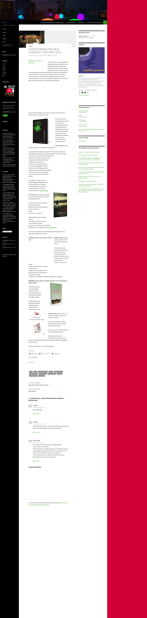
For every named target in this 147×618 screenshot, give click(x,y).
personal (4, 72)
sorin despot (33, 375)
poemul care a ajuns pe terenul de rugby (89, 152)
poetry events (84, 107)
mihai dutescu (58, 371)
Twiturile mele (82, 141)
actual (31, 46)
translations (81, 22)
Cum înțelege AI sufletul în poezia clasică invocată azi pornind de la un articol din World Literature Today (9, 197)
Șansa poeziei (34, 390)
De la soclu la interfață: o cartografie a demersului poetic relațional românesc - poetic (9, 204)
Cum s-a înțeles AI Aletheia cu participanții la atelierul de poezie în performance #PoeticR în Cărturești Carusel (9, 179)
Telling (80, 115)
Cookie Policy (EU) (7, 45)
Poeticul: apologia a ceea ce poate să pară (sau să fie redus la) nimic (9, 189)
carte (4, 35)
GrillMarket (5, 240)
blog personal (44, 190)
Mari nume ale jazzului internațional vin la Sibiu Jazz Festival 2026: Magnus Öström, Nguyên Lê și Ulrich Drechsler (9, 143)
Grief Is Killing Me (83, 111)
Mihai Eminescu (34, 373)
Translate (91, 37)
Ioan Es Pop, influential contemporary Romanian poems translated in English (91, 168)
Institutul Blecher (51, 227)
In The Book (82, 120)
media (4, 41)
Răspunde (37, 413)
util (3, 76)
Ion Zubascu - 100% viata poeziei (87, 181)
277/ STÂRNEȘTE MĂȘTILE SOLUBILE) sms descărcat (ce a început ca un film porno (90, 158)
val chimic (41, 375)
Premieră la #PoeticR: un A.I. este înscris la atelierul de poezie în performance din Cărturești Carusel (9, 219)
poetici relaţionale (71, 22)
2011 (35, 371)
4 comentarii (53, 55)
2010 (31, 371)
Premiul (60, 373)
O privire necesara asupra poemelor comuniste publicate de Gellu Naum (91, 185)
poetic (5, 22)
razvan (81, 76)
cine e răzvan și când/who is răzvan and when (52, 22)
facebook (5, 121)
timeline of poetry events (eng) (94, 22)
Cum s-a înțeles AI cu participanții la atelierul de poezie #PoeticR (8, 215)
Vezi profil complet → (84, 95)
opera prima (52, 373)
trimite (5, 115)
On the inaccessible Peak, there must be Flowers (91, 129)
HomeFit (4, 247)
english (4, 38)
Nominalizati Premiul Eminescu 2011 (38, 384)
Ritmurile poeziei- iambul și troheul (88, 155)
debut (51, 371)
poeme (4, 32)
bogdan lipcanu (43, 371)
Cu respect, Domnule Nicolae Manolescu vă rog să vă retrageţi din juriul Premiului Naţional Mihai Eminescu (91, 190)
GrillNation (5, 244)
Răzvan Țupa (44, 55)
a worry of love (83, 124)
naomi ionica (43, 373)
